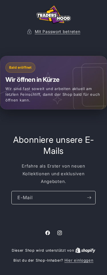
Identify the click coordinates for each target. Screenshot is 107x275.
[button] (53, 31)
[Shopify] (85, 250)
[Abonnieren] (89, 197)
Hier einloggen (79, 260)
